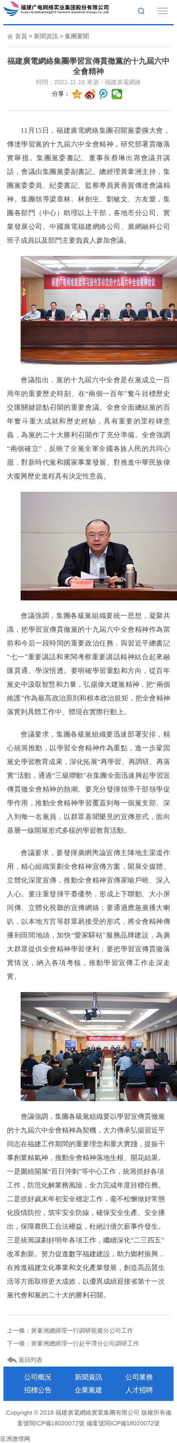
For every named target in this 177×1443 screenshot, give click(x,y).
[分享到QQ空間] (77, 94)
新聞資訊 (46, 36)
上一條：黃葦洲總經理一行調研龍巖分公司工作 (70, 1330)
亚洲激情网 (15, 1438)
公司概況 (38, 1377)
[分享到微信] (117, 94)
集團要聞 (77, 36)
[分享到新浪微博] (90, 94)
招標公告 (38, 1390)
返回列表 (30, 1359)
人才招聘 (139, 1390)
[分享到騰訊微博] (103, 94)
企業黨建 (88, 1390)
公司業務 (139, 1377)
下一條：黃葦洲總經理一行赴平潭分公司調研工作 (73, 1343)
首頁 (21, 36)
